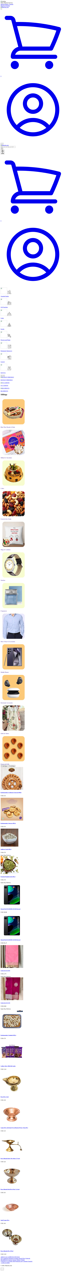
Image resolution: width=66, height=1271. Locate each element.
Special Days (22, 1258)
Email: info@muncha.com (16, 1261)
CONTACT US (5, 1261)
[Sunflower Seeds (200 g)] (9, 846)
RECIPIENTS (4, 1260)
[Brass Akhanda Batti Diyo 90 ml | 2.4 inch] (12, 1186)
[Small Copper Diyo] (12, 1217)
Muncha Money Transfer (7, 4)
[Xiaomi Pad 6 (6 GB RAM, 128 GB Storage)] (12, 936)
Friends (23, 1260)
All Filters (5, 766)
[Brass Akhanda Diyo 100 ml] (12, 1248)
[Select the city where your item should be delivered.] (1, 9)
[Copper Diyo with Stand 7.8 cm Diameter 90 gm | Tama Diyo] (12, 1124)
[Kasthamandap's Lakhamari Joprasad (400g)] (12, 789)
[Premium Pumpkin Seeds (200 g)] (9, 873)
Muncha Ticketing (5, 5)
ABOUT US (4, 1257)
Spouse (14, 1260)
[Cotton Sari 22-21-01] (12, 999)
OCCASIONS (4, 1258)
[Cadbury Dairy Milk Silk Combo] (12, 1063)
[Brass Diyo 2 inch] (12, 1093)
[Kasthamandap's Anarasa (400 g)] (12, 820)
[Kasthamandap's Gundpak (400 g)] (12, 1032)
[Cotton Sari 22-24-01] (12, 967)
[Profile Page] (33, 142)
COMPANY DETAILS (14, 1257)
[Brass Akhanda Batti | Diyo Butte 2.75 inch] (12, 1155)
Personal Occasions (13, 1258)
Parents (10, 1260)
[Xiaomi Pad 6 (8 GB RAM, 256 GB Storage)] (12, 905)
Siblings (18, 1260)
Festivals (28, 1258)
